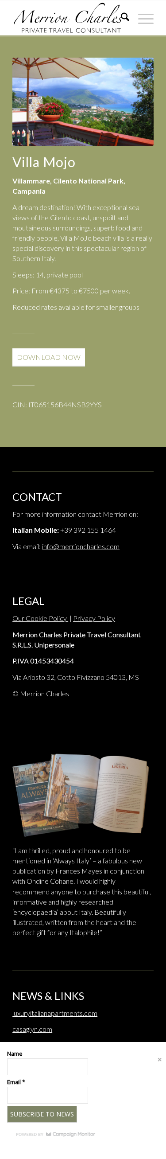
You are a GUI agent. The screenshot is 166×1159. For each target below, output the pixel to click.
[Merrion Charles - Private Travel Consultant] (68, 18)
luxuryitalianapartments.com (54, 1013)
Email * (16, 1082)
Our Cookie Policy (40, 618)
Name (15, 1054)
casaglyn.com (32, 1029)
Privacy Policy (94, 618)
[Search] (120, 18)
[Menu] (141, 18)
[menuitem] (120, 18)
